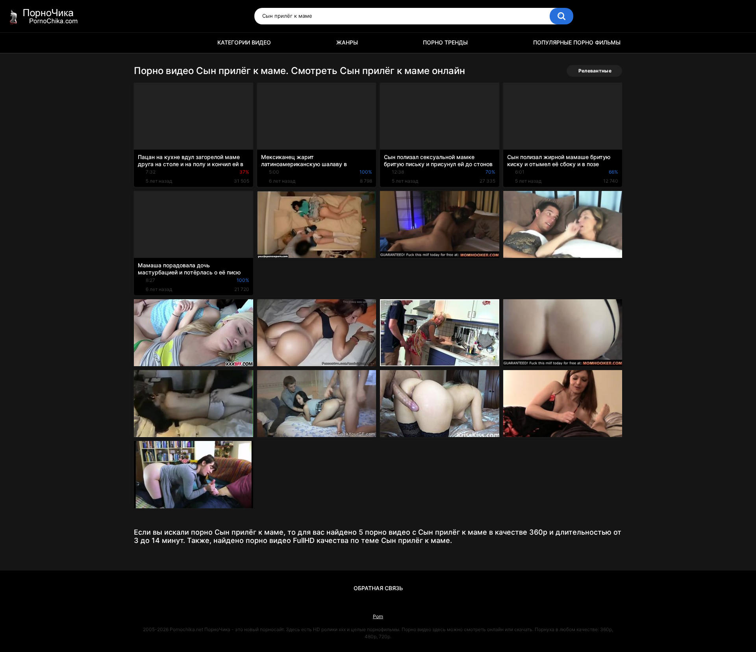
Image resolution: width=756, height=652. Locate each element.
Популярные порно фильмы (577, 42)
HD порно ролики (144, 43)
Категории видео (244, 42)
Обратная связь (378, 588)
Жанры (347, 42)
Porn (378, 616)
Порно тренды (445, 42)
